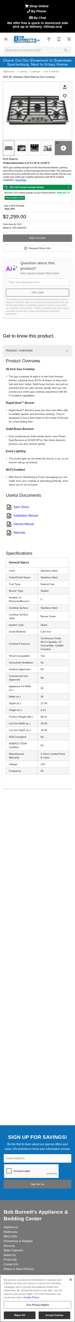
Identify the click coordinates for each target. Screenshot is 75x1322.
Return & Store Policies (19, 1269)
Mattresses (11, 1231)
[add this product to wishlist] (65, 96)
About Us (10, 1255)
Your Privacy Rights (37, 1305)
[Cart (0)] (69, 39)
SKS (19, 224)
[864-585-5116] (59, 39)
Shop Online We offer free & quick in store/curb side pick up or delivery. (37, 16)
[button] (5, 39)
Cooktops (35, 71)
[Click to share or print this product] (65, 87)
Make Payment (13, 1250)
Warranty (19, 532)
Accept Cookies (54, 1315)
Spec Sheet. (21, 507)
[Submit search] (66, 50)
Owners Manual (24, 524)
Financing (10, 1259)
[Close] (71, 1280)
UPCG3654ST (19, 228)
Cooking (22, 71)
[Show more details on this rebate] (68, 187)
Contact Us (11, 1264)
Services (9, 1245)
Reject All (19, 1315)
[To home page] (27, 39)
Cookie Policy (31, 1297)
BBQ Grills (10, 1236)
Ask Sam (37, 292)
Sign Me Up (37, 1184)
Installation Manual (26, 515)
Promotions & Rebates (18, 1241)
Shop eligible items (14, 197)
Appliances (9, 71)
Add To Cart (37, 238)
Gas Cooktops (51, 71)
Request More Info (39, 248)
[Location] (48, 39)
